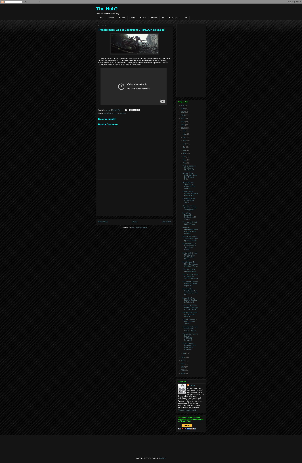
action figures (108, 113)
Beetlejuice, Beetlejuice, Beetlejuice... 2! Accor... (189, 216)
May (185, 153)
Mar (184, 160)
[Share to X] (134, 110)
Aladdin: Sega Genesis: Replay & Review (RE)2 (190, 193)
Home (101, 18)
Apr (184, 157)
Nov (184, 134)
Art (186, 18)
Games (111, 18)
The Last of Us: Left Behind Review (189, 223)
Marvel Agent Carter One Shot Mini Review (189, 314)
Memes (154, 18)
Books (132, 18)
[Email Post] (125, 110)
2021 (183, 105)
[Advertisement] (134, 197)
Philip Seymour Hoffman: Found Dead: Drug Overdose (189, 346)
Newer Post (103, 222)
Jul (184, 147)
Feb (184, 163)
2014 (183, 128)
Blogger (162, 458)
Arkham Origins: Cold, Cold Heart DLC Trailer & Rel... (189, 176)
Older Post (166, 222)
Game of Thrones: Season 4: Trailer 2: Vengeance (189, 208)
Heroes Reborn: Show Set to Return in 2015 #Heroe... (188, 185)
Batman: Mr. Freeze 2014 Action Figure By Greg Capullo (190, 238)
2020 (183, 109)
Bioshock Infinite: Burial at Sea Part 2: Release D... (189, 300)
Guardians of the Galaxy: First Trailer (188, 201)
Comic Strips (174, 18)
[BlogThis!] (132, 110)
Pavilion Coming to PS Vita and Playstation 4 (189, 168)
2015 (183, 125)
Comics (143, 18)
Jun (184, 150)
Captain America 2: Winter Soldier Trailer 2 (189, 322)
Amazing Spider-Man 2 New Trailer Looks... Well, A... (190, 329)
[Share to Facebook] (136, 110)
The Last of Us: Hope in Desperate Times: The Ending (190, 276)
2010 (183, 367)
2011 (183, 364)
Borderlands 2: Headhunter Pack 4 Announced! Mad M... (190, 292)
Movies (122, 18)
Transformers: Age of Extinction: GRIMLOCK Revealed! (190, 337)
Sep (184, 140)
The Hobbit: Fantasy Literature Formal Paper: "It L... (190, 284)
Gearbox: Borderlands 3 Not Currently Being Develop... (190, 230)
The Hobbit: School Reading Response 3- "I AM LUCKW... (190, 307)
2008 (183, 373)
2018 (183, 115)
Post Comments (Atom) (139, 228)
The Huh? (107, 8)
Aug (184, 144)
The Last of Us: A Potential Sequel (189, 270)
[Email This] (130, 110)
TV (163, 18)
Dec (184, 131)
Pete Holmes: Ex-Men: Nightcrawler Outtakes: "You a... (190, 264)
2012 (183, 360)
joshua (192, 385)
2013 (183, 357)
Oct (184, 137)
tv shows (123, 113)
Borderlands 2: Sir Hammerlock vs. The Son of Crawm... (189, 247)
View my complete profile (187, 410)
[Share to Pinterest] (139, 110)
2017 (183, 118)
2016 (183, 122)
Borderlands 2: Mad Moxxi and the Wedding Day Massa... (189, 256)
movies (116, 113)
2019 (183, 112)
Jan (184, 353)
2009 (183, 370)
